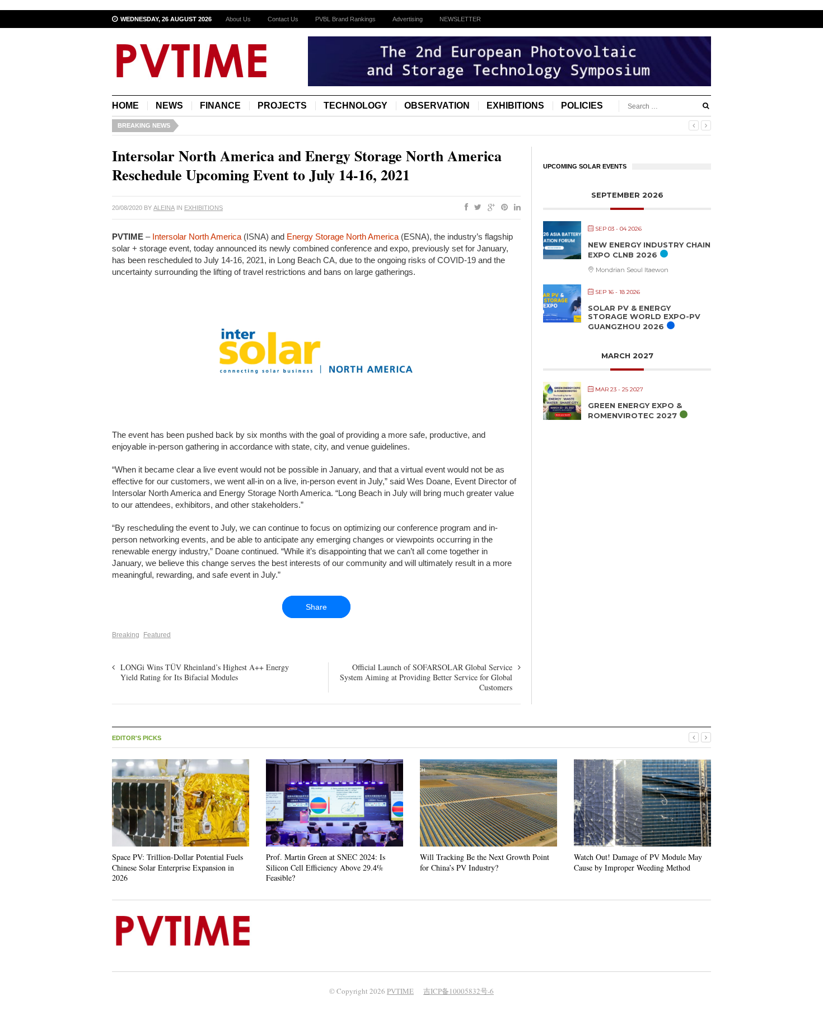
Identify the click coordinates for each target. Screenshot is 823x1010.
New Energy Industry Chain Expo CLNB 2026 (649, 249)
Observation (437, 105)
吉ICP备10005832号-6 (458, 991)
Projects (282, 105)
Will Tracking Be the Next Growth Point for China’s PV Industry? (484, 862)
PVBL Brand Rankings (345, 19)
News (169, 105)
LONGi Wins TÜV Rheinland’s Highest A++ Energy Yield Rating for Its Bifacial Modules (204, 672)
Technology (355, 105)
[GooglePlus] (489, 208)
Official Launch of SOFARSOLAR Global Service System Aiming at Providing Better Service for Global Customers (426, 677)
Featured (157, 635)
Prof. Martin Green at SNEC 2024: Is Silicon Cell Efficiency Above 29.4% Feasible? (325, 867)
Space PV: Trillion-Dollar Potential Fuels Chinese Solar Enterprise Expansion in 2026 (177, 867)
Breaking (125, 635)
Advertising (407, 19)
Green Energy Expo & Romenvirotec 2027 (635, 410)
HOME (125, 105)
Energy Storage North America (343, 236)
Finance (220, 105)
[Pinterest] (502, 208)
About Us (238, 19)
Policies (582, 105)
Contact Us (283, 19)
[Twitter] (475, 208)
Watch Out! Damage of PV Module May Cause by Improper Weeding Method (638, 862)
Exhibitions (515, 105)
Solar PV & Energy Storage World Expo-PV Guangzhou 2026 (644, 317)
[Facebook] (464, 208)
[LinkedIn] (515, 208)
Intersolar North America (196, 236)
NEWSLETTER (460, 19)
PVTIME (400, 991)
